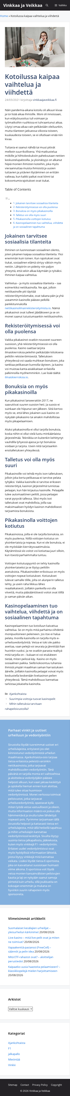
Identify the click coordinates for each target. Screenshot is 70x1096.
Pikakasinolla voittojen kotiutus (33, 219)
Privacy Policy (40, 1084)
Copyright (56, 1084)
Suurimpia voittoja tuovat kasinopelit (32, 699)
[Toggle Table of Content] (7, 199)
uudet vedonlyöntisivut (33, 848)
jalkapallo (14, 1054)
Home (4, 16)
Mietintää (14, 1059)
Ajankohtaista (17, 694)
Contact (25, 1084)
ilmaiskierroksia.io (16, 377)
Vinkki (12, 1065)
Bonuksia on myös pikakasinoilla (34, 211)
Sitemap (12, 1084)
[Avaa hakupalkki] (46, 5)
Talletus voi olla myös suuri (31, 215)
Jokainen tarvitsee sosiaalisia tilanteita (37, 203)
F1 (9, 1048)
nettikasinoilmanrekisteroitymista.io (28, 308)
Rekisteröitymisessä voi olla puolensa (37, 207)
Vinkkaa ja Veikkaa (22, 5)
